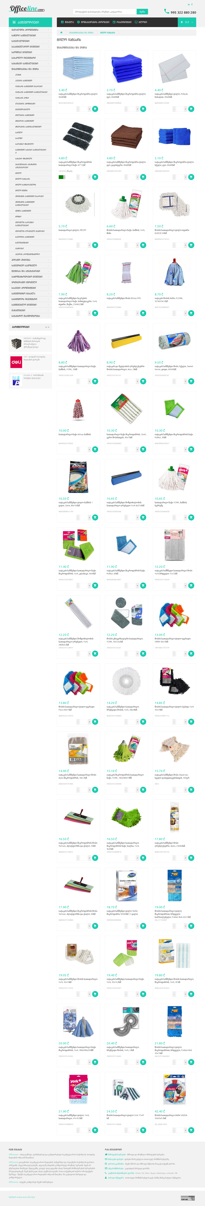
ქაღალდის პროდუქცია (25, 29)
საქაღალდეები (20, 41)
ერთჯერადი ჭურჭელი (24, 282)
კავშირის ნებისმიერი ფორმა (121, 1173)
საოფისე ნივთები (22, 52)
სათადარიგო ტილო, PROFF (72, 230)
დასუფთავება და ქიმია (25, 69)
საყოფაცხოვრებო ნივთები (27, 276)
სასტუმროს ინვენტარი (24, 299)
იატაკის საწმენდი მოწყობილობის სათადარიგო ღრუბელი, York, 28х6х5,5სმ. (76, 641)
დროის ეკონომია (116, 1164)
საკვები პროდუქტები (24, 287)
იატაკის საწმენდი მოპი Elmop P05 (124, 298)
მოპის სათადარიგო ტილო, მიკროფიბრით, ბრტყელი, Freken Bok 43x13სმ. (173, 1050)
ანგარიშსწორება (115, 1168)
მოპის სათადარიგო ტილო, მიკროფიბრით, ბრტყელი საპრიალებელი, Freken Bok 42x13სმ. (173, 914)
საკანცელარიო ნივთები (26, 46)
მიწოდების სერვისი (117, 1154)
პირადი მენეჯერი (116, 1178)
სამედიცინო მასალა (23, 293)
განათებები (18, 310)
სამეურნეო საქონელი (24, 265)
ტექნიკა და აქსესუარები (26, 271)
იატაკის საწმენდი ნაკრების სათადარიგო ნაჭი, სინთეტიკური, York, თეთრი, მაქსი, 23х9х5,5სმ (78, 301)
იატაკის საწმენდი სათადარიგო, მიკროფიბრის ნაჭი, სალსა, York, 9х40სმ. (123, 846)
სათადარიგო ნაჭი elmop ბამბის (75, 434)
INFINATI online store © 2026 (22, 1197)
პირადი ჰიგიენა (21, 259)
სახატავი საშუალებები (25, 63)
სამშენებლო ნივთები (24, 304)
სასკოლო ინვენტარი (24, 57)
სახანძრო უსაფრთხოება (26, 315)
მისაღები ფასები (115, 1159)
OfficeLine (13, 1154)
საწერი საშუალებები (24, 35)
